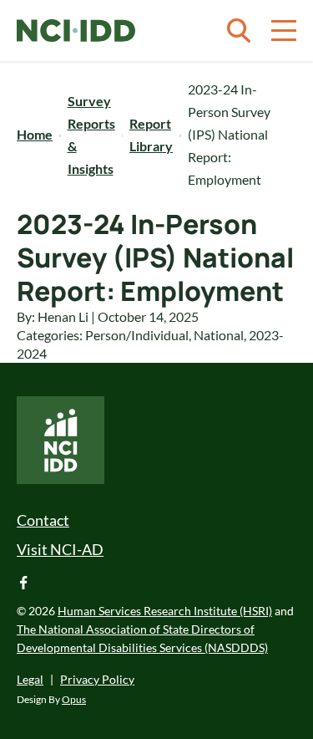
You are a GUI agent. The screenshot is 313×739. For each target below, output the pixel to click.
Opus (74, 699)
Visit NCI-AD (60, 549)
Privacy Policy (97, 679)
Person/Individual (137, 335)
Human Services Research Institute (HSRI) (165, 611)
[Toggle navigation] (283, 30)
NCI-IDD (76, 31)
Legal (30, 679)
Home (35, 134)
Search (238, 30)
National (219, 335)
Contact (43, 520)
